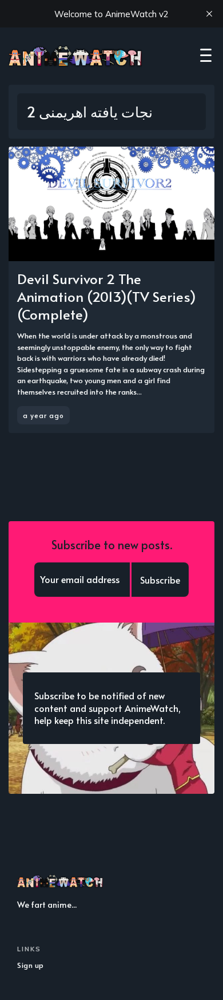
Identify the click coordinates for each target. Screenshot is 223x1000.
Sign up (30, 965)
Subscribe (160, 579)
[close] (209, 14)
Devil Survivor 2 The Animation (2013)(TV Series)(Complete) (106, 296)
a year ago (43, 415)
